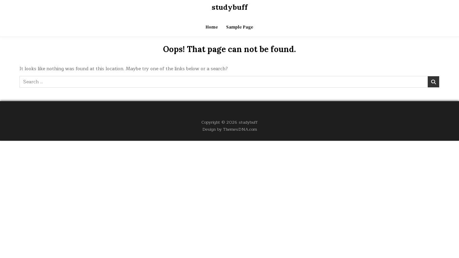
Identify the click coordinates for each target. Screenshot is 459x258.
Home (212, 27)
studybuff (230, 7)
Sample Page (239, 27)
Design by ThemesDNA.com (229, 129)
